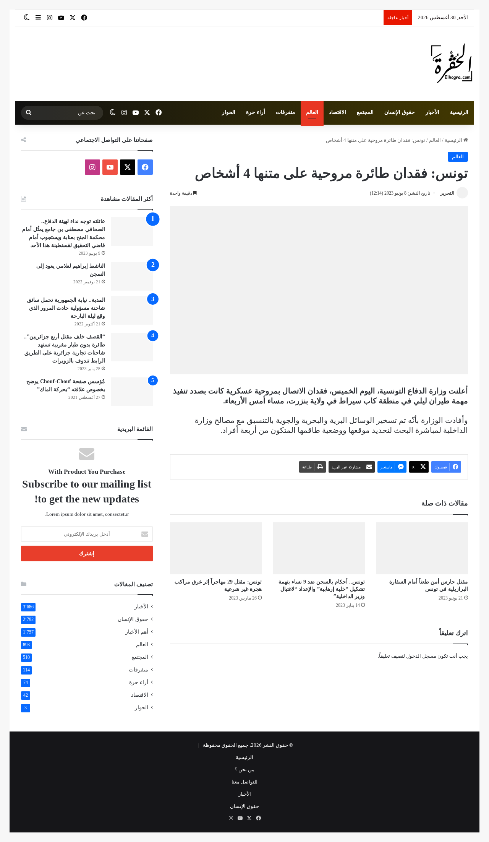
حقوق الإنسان (399, 112)
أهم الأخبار (136, 632)
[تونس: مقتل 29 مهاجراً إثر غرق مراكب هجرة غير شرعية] (216, 548)
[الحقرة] (452, 64)
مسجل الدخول (421, 656)
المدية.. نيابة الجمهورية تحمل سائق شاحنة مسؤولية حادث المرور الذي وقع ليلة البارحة (66, 308)
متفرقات (285, 112)
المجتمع (365, 112)
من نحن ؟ (244, 769)
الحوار (228, 112)
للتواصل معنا (244, 782)
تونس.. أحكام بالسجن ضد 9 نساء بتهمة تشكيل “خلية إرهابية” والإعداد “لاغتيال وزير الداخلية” (322, 589)
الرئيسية (459, 112)
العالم (312, 112)
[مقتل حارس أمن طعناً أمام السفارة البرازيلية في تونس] (422, 548)
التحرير (447, 193)
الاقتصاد (337, 112)
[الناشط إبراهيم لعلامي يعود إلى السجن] (132, 276)
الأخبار (432, 112)
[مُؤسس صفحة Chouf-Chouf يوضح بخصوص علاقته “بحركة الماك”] (132, 391)
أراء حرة (255, 112)
